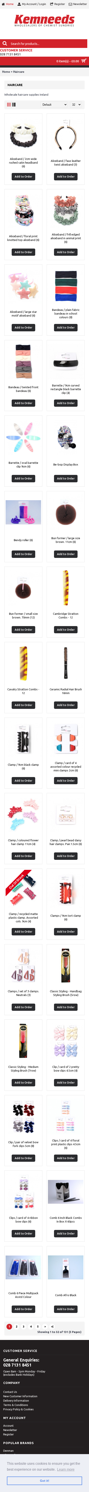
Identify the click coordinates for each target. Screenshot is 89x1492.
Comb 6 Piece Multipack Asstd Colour (23, 1295)
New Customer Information (20, 1396)
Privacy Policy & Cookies (18, 1409)
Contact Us (10, 1391)
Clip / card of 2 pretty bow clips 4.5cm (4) (65, 1068)
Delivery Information (16, 1400)
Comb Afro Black (65, 1295)
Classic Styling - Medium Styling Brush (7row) (23, 1068)
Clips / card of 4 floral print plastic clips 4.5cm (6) (65, 1144)
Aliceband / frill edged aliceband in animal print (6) (66, 238)
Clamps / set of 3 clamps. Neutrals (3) (23, 993)
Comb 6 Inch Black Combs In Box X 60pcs (66, 1219)
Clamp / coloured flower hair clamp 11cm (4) (23, 842)
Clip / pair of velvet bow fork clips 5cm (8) (23, 1144)
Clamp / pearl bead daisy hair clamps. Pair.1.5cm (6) (66, 842)
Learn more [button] (66, 1469)
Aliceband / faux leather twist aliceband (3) (66, 162)
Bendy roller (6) (23, 540)
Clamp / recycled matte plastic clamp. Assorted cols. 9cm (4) (23, 917)
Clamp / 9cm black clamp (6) (23, 766)
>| (52, 1326)
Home (6, 71)
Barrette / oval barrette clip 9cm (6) (23, 464)
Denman (8, 1450)
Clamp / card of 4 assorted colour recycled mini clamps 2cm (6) (65, 766)
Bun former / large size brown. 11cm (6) (65, 540)
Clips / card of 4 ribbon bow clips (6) (23, 1219)
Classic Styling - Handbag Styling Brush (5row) (66, 993)
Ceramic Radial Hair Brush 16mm (66, 691)
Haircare (18, 71)
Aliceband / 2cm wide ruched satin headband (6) (23, 162)
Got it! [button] (44, 1480)
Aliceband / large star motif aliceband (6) (23, 313)
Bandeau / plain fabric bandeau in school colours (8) (65, 313)
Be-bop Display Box (65, 464)
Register (8, 1434)
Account (8, 1425)
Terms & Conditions (15, 1404)
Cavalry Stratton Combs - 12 (23, 691)
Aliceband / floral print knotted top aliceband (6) (23, 238)
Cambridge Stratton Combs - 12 (65, 615)
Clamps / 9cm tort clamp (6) (65, 917)
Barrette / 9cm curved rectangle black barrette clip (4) (66, 389)
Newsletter (10, 1429)
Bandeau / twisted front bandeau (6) (23, 389)
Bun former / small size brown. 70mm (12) (23, 615)
